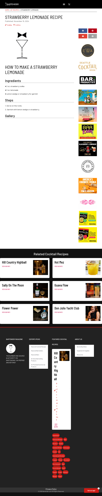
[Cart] (69, 4)
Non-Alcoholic (56, 464)
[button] (64, 4)
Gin (59, 451)
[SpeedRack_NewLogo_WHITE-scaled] (87, 208)
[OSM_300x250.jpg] (87, 155)
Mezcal (60, 460)
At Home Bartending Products (37, 360)
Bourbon (55, 443)
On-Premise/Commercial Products (38, 366)
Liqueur (55, 460)
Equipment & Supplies (83, 351)
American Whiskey (57, 439)
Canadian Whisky (57, 447)
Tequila (55, 472)
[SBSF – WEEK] (87, 175)
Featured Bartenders (37, 351)
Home (7, 10)
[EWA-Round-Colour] (87, 59)
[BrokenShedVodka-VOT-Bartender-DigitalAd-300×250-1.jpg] (87, 121)
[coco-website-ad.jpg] (87, 104)
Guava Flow (61, 285)
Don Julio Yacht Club (66, 308)
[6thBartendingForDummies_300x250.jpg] (87, 225)
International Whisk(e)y (58, 456)
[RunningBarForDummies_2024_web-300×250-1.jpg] (87, 242)
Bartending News (82, 347)
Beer (65, 439)
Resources (80, 355)
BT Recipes (15, 10)
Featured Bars (35, 355)
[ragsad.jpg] (87, 138)
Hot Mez (59, 262)
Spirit (63, 468)
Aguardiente (56, 435)
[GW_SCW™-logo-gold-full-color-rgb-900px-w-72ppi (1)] (87, 70)
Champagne (66, 447)
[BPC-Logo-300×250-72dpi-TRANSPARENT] (87, 87)
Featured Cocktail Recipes (38, 347)
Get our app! (91, 490)
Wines (60, 476)
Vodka (9, 25)
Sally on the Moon (13, 285)
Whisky (55, 476)
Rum (63, 464)
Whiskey (65, 472)
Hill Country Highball (14, 262)
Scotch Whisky (56, 468)
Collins (18, 25)
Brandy (61, 443)
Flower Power (10, 308)
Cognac (55, 451)
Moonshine (66, 460)
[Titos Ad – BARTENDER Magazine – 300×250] (87, 193)
